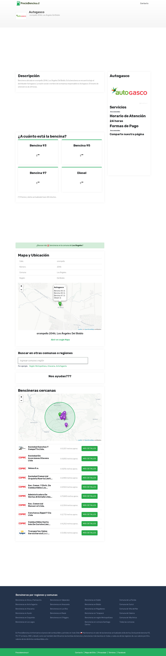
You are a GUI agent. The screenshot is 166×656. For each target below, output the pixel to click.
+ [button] (21, 286)
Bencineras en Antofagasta (26, 604)
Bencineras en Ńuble (93, 600)
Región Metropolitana (38, 366)
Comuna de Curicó (126, 604)
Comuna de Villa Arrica (128, 618)
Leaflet (80, 329)
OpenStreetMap (89, 329)
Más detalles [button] (89, 448)
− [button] (21, 289)
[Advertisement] (83, 52)
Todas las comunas (126, 622)
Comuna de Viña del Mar (128, 609)
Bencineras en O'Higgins (59, 618)
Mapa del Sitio (90, 653)
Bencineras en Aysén (24, 613)
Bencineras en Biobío (93, 604)
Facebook (122, 653)
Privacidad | (103, 653)
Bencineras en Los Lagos (25, 622)
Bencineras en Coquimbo (25, 618)
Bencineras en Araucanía (60, 604)
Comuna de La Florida (127, 600)
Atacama (51, 366)
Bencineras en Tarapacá (94, 613)
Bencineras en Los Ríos (59, 609)
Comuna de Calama (127, 613)
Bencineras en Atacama (25, 609)
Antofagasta (61, 366)
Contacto (144, 3)
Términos (112, 653)
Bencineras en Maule (58, 613)
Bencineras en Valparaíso (60, 600)
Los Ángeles (77, 245)
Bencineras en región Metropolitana (99, 618)
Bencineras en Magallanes (95, 609)
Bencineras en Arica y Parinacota (28, 600)
